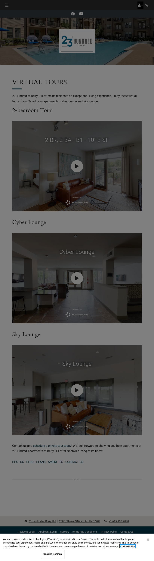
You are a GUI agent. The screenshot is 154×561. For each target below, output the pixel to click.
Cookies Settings (52, 554)
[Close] (148, 539)
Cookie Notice (127, 546)
